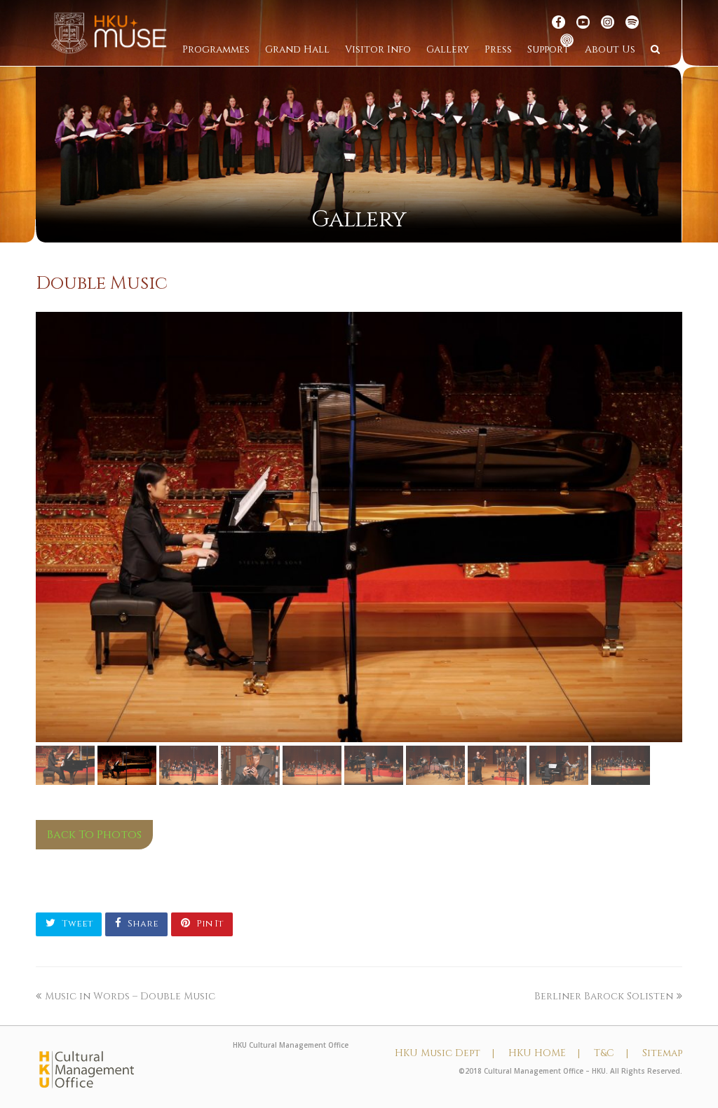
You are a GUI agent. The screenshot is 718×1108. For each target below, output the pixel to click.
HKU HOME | (544, 1053)
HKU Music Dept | (444, 1053)
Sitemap (662, 1053)
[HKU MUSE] (109, 32)
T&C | (611, 1053)
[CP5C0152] (359, 527)
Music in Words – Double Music (130, 996)
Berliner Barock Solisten (603, 996)
